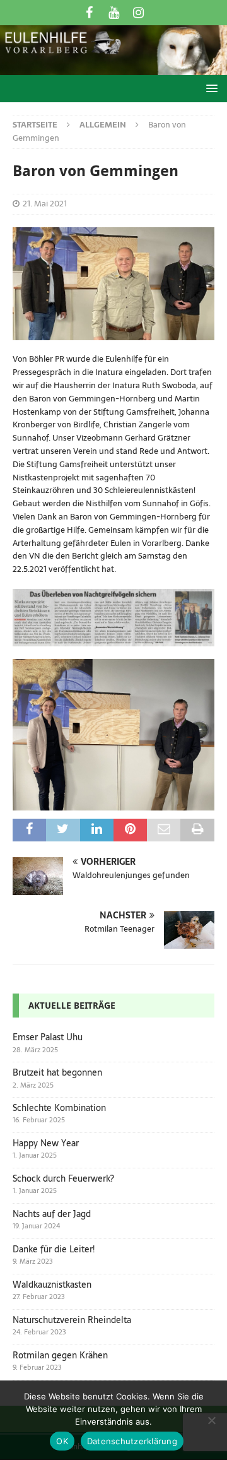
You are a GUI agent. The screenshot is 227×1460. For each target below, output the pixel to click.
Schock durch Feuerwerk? (63, 1178)
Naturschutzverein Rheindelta (72, 1320)
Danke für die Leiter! (54, 1249)
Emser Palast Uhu (48, 1037)
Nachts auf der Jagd (52, 1214)
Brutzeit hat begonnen (57, 1072)
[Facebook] (89, 12)
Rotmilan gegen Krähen (60, 1355)
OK (62, 1441)
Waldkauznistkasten (52, 1284)
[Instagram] (138, 12)
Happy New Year (46, 1143)
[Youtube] (114, 12)
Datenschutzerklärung (132, 1441)
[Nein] (211, 1420)
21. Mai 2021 (45, 203)
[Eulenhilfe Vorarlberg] (113, 68)
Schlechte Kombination (59, 1108)
